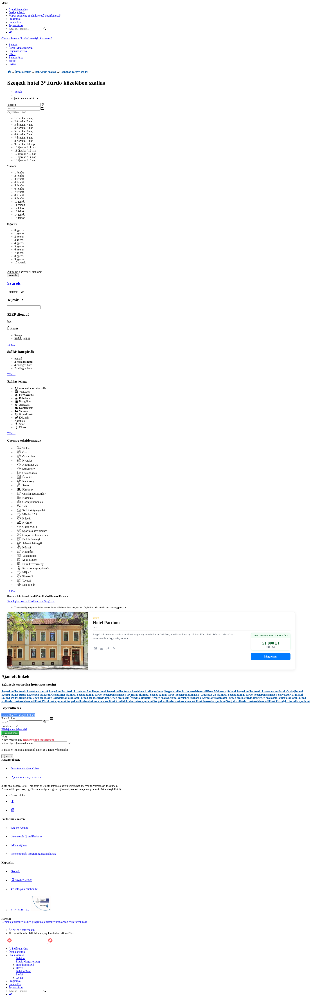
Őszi (25, 452)
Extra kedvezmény (33, 564)
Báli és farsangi (31, 539)
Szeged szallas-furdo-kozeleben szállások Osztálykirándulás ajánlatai (268, 701)
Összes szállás (23, 71)
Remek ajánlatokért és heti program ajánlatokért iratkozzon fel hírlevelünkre (44, 921)
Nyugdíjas (24, 401)
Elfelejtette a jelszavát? (14, 729)
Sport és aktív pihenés (34, 530)
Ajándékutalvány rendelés (26, 777)
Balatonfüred (16, 57)
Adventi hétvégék (32, 543)
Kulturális (27, 551)
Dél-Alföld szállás (45, 71)
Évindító (27, 477)
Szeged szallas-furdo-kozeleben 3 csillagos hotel (77, 691)
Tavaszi (26, 580)
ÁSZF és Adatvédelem (22, 929)
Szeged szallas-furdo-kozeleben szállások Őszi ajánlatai (269, 691)
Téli (24, 506)
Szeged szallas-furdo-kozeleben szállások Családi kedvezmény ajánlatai (109, 701)
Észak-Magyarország (21, 47)
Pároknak (27, 489)
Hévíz (12, 54)
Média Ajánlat (19, 845)
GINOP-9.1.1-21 (21, 909)
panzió (18, 358)
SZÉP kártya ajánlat (33, 510)
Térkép (18, 91)
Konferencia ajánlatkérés (25, 768)
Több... (11, 344)
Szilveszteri (28, 468)
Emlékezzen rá (10, 726)
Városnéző (24, 411)
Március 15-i (29, 514)
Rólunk (15, 871)
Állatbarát (24, 404)
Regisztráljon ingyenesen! (38, 739)
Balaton (13, 44)
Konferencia (25, 407)
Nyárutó (27, 522)
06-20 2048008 (23, 880)
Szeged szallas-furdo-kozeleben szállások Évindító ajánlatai (115, 697)
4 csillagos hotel (23, 365)
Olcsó (22, 427)
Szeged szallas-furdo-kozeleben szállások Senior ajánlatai (262, 697)
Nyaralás (27, 460)
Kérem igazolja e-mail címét (17, 743)
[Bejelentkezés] (11, 32)
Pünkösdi (27, 576)
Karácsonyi (28, 481)
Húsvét (26, 518)
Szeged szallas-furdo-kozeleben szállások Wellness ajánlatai (200, 691)
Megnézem (270, 656)
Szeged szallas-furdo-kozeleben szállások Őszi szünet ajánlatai (38, 694)
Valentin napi (29, 555)
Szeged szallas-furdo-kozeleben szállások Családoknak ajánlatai (40, 697)
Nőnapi (26, 547)
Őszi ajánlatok (17, 12)
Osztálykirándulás (32, 501)
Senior (26, 485)
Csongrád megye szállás (73, 71)
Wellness (27, 448)
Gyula (12, 63)
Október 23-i (29, 526)
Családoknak (29, 472)
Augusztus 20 (30, 464)
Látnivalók (15, 22)
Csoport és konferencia (35, 535)
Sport (21, 424)
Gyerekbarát (25, 414)
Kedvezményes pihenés (35, 568)
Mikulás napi (29, 559)
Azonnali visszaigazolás (32, 388)
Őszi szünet (28, 456)
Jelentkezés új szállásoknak (26, 836)
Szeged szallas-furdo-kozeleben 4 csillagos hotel (134, 691)
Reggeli (18, 335)
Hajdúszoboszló (18, 51)
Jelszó (4, 722)
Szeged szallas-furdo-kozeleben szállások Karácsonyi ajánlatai (189, 697)
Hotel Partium (106, 622)
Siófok (12, 60)
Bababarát (24, 398)
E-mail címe (8, 718)
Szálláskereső (52, 15)
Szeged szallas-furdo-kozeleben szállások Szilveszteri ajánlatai (265, 694)
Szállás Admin (19, 827)
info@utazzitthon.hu (26, 888)
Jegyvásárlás (16, 25)
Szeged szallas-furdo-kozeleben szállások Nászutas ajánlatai (189, 701)
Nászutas (19, 420)
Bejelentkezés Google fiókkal (18, 715)
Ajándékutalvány (18, 9)
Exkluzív (23, 417)
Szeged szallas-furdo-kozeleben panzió (24, 691)
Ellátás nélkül (22, 338)
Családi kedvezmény (34, 493)
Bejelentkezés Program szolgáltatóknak (33, 853)
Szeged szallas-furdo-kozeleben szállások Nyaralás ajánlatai (113, 694)
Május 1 (26, 572)
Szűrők (13, 283)
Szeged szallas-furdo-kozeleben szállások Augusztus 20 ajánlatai (188, 694)
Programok (15, 18)
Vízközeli (24, 391)
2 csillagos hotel (23, 368)
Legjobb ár (28, 584)
